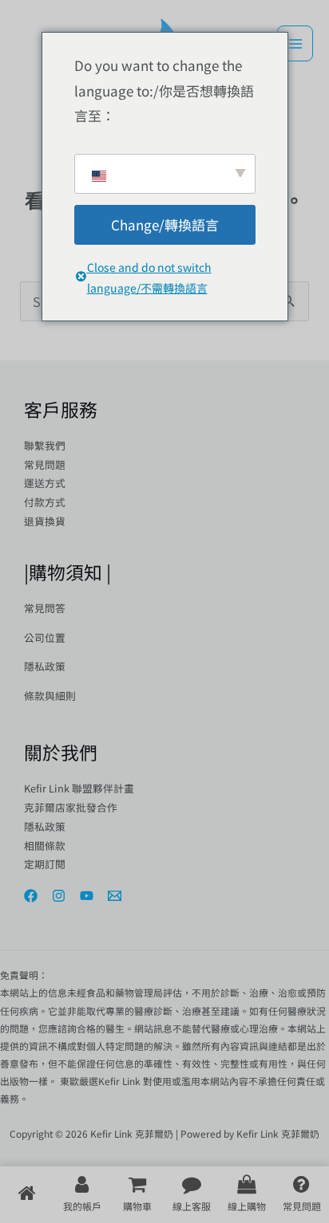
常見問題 (44, 464)
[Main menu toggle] (295, 43)
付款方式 (44, 501)
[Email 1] (114, 896)
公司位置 (44, 637)
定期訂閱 (44, 863)
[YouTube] (86, 896)
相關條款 (44, 845)
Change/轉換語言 (165, 224)
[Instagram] (58, 896)
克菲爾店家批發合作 (70, 807)
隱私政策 (44, 666)
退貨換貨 (44, 521)
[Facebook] (31, 896)
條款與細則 (50, 695)
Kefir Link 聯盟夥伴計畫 (79, 788)
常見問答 (44, 607)
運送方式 (44, 482)
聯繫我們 (44, 445)
